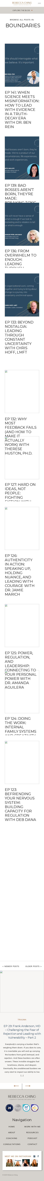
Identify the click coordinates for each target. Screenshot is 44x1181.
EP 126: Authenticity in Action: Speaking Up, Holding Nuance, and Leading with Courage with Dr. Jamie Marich (19, 575)
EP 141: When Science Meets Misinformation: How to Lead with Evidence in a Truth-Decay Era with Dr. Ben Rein (22, 109)
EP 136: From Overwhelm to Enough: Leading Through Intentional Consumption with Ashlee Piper (20, 268)
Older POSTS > (33, 966)
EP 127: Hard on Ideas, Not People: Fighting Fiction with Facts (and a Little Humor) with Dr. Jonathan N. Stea (20, 503)
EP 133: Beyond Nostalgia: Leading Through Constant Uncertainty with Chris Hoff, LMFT (19, 337)
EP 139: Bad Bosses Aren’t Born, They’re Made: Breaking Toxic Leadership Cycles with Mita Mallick (20, 200)
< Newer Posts (10, 966)
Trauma (22, 1019)
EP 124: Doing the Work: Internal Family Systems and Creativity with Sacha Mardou (20, 731)
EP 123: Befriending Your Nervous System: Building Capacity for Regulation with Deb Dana (20, 804)
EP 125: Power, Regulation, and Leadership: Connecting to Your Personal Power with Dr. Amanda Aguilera (21, 670)
